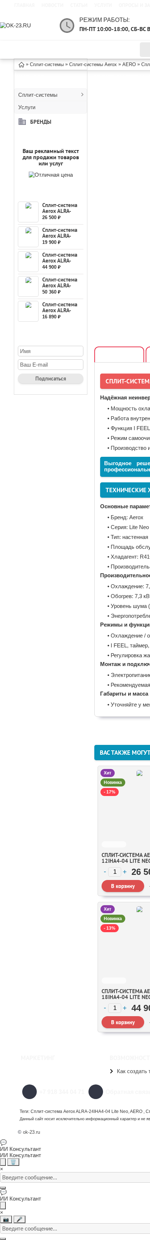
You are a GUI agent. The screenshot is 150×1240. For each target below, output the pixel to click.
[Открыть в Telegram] (3, 1205)
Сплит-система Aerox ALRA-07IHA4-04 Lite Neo (60, 313)
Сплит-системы (38, 95)
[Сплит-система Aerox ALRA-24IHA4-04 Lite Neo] (28, 286)
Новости (52, 5)
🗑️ (13, 1162)
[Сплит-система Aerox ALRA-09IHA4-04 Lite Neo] (28, 237)
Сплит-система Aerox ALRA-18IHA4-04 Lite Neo (60, 263)
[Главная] (21, 64)
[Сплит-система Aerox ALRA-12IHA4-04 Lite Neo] (28, 212)
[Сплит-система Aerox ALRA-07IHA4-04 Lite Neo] (28, 311)
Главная (24, 5)
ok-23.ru (31, 1132)
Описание (119, 355)
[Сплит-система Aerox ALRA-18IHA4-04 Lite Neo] (28, 262)
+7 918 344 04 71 (61, 1092)
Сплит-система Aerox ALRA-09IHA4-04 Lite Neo (60, 238)
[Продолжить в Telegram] (3, 1162)
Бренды (40, 121)
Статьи (78, 5)
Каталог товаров (56, 50)
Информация (110, 50)
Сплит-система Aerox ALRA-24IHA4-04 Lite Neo (60, 288)
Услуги (103, 5)
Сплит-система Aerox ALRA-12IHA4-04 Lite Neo (60, 214)
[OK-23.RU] (29, 25)
